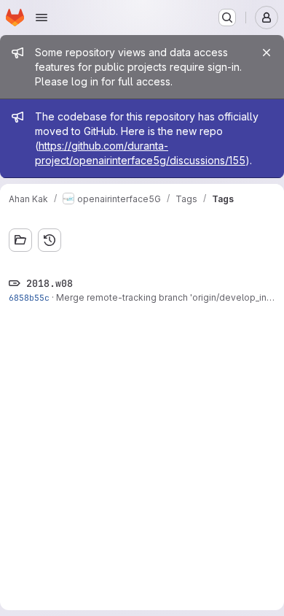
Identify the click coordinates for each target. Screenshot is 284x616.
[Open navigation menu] (41, 17)
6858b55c (29, 297)
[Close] (266, 52)
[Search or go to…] (227, 17)
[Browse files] (20, 240)
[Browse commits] (49, 240)
